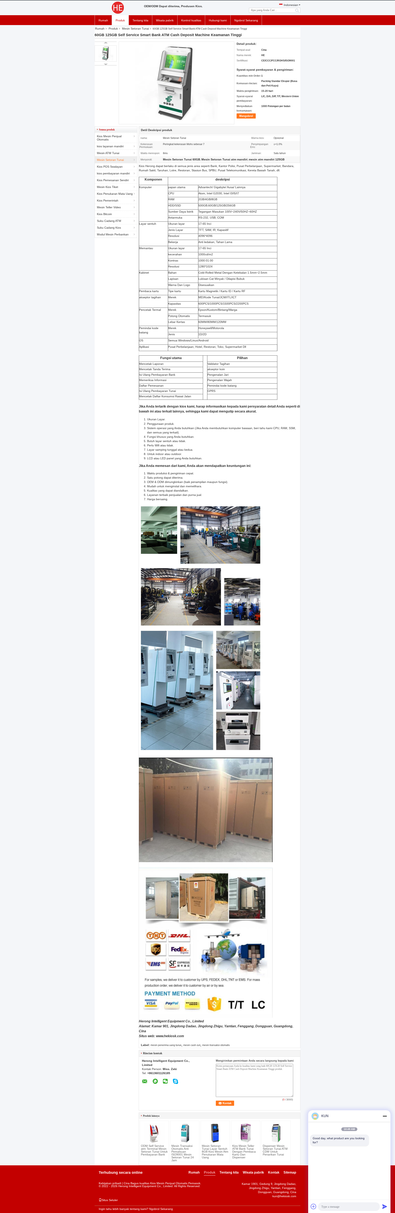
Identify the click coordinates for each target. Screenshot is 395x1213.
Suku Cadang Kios (109, 227)
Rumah (103, 20)
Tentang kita (140, 20)
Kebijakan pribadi (110, 1183)
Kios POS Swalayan (110, 166)
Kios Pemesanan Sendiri (113, 180)
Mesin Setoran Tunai (135, 28)
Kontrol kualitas (191, 20)
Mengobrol (246, 115)
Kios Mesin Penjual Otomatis (109, 138)
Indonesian (291, 5)
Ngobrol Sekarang (246, 20)
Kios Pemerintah (107, 200)
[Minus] (384, 1116)
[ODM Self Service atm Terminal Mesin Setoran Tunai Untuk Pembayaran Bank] (154, 1133)
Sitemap (289, 1172)
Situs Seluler (110, 1200)
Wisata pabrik (165, 20)
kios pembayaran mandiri (113, 173)
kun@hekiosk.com (284, 1196)
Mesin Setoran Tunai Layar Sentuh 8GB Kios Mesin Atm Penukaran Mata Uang (215, 1151)
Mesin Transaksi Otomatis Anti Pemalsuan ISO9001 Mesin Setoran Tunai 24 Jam (182, 1153)
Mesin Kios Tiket (107, 187)
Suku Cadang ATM (109, 220)
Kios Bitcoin (104, 214)
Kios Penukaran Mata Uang (115, 193)
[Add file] (313, 1206)
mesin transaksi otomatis (216, 1045)
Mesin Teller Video (109, 207)
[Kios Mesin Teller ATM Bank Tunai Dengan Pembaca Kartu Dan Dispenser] (245, 1133)
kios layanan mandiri (110, 146)
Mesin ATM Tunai (108, 153)
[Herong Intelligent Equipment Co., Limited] (117, 7)
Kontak (273, 1172)
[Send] (384, 1206)
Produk (120, 20)
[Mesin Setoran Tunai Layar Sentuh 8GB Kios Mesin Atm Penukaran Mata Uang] (215, 1133)
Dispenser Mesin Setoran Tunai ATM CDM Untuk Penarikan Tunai (275, 1150)
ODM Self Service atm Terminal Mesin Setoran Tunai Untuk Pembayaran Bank (154, 1150)
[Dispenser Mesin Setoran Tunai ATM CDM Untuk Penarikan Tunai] (276, 1133)
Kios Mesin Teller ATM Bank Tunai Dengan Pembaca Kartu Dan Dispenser (244, 1151)
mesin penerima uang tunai (166, 1045)
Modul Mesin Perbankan (113, 234)
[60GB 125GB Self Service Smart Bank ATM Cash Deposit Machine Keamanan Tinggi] (106, 53)
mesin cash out (191, 1045)
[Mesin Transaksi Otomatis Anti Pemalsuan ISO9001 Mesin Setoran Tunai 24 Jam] (184, 1133)
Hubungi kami (218, 20)
